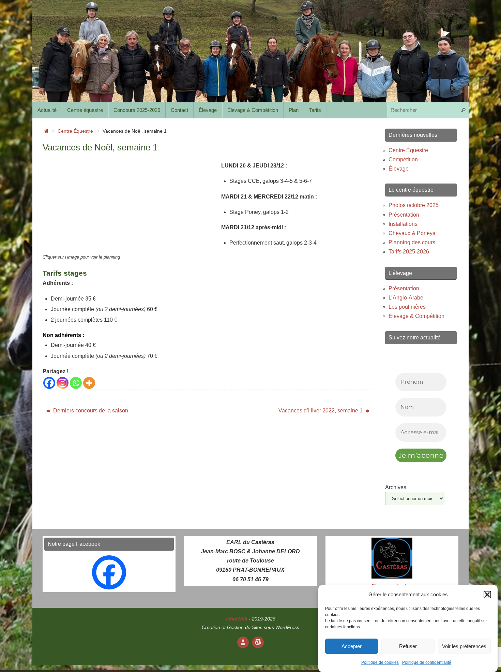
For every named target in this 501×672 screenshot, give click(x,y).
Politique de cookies (380, 662)
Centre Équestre (75, 131)
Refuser (408, 646)
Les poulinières (407, 307)
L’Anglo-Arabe (406, 298)
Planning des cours (412, 242)
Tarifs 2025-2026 (409, 251)
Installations (403, 224)
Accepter (351, 646)
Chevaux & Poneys (412, 233)
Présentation (404, 215)
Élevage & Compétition (416, 316)
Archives (395, 487)
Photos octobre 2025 (414, 205)
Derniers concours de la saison (90, 410)
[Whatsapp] (76, 383)
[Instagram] (63, 383)
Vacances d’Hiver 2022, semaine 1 (321, 410)
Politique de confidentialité (426, 662)
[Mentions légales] (243, 642)
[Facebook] (49, 383)
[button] (487, 594)
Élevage (399, 169)
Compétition (403, 159)
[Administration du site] (258, 642)
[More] (89, 383)
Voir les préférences (464, 646)
